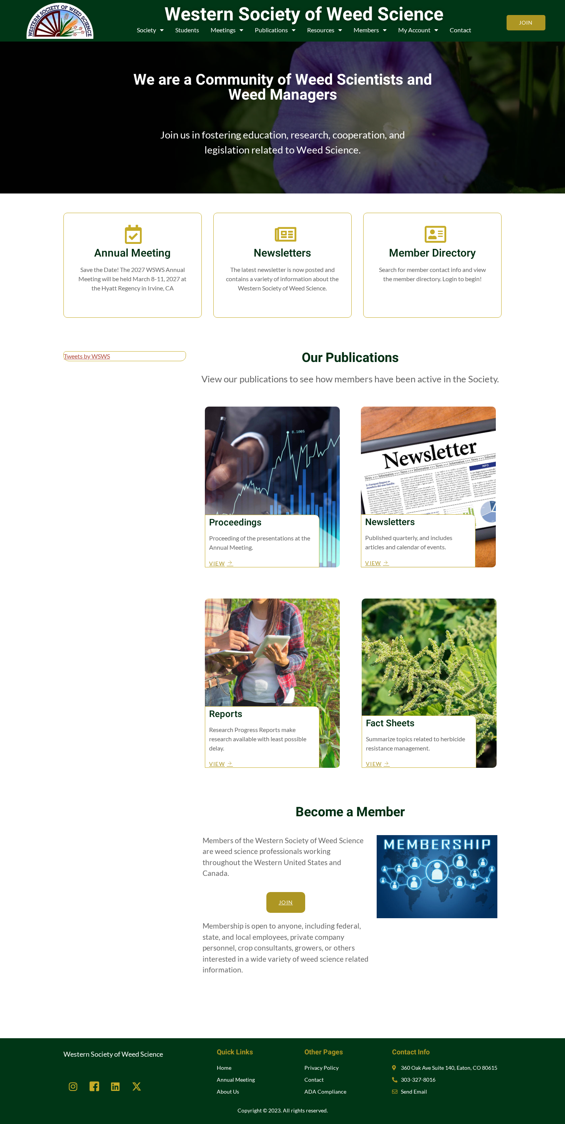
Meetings (223, 29)
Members (366, 29)
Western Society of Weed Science (304, 14)
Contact (460, 29)
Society (146, 29)
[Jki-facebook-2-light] (94, 1086)
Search (432, 295)
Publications (271, 29)
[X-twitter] (136, 1086)
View (282, 304)
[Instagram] (73, 1086)
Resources (320, 29)
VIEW (217, 563)
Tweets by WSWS (87, 356)
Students (187, 29)
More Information (132, 304)
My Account (414, 29)
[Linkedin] (115, 1086)
